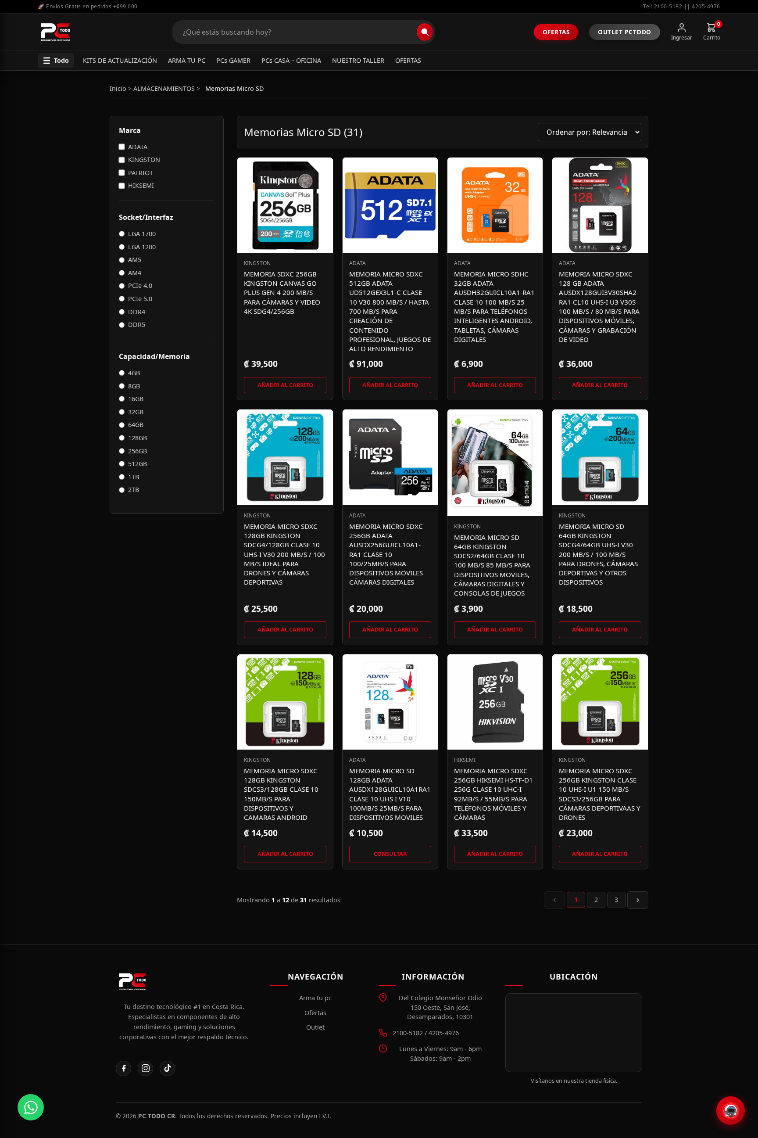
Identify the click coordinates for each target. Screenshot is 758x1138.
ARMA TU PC (186, 60)
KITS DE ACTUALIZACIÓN (120, 60)
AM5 (134, 259)
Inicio (118, 88)
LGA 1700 (142, 234)
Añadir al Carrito (285, 385)
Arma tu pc (315, 998)
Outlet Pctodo (624, 32)
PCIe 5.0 (140, 298)
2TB (133, 489)
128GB (137, 438)
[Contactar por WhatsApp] (31, 1107)
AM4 (134, 273)
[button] (56, 60)
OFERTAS (408, 60)
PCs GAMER (233, 60)
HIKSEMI (141, 185)
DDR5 (136, 324)
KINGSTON (144, 159)
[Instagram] (145, 1068)
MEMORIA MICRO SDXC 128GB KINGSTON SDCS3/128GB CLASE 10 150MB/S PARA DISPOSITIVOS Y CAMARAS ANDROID (281, 794)
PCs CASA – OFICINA (291, 60)
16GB (135, 399)
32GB (135, 412)
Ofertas (556, 32)
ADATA (137, 147)
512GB (137, 464)
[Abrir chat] (730, 1110)
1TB (133, 477)
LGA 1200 (142, 247)
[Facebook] (123, 1068)
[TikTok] (167, 1068)
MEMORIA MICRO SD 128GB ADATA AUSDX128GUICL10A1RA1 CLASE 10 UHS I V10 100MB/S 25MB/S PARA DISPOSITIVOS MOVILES (390, 794)
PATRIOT (140, 173)
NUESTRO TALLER (358, 60)
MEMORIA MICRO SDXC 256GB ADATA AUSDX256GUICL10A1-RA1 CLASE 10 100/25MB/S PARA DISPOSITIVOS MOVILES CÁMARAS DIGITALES (386, 554)
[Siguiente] (637, 900)
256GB (137, 451)
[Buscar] (425, 32)
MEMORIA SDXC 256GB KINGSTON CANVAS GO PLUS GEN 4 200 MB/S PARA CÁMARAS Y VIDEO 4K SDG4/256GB (282, 292)
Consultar (390, 854)
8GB (134, 386)
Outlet (315, 1027)
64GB (135, 424)
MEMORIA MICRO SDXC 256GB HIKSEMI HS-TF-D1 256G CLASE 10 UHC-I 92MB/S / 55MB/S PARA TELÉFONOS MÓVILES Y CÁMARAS (493, 794)
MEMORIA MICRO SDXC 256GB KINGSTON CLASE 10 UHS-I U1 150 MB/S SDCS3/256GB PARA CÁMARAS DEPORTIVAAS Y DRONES (599, 794)
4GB (134, 373)
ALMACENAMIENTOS (164, 88)
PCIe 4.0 (140, 285)
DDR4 (136, 312)
